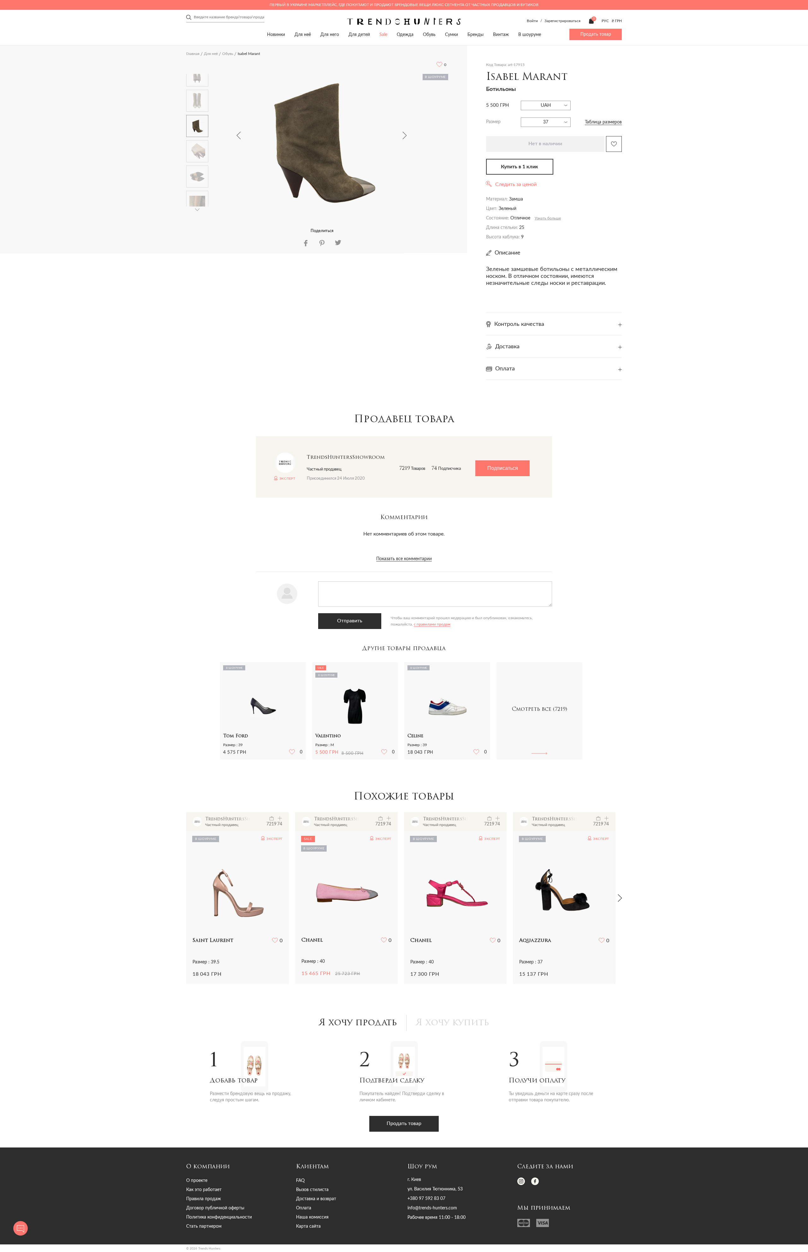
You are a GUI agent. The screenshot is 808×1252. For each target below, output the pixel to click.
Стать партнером (204, 1226)
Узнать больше (548, 218)
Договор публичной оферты (215, 1208)
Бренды (475, 35)
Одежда (405, 35)
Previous (238, 135)
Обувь (429, 35)
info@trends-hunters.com (432, 1208)
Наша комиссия (312, 1217)
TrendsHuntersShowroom (346, 457)
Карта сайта (308, 1226)
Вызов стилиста (312, 1190)
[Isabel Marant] (322, 140)
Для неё (302, 35)
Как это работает (204, 1190)
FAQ (300, 1180)
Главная (192, 54)
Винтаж (501, 35)
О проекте (196, 1180)
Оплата (303, 1208)
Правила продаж (203, 1199)
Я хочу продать (358, 1023)
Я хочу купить (452, 1023)
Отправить (349, 620)
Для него (329, 35)
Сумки (451, 35)
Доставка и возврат (316, 1199)
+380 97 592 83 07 (426, 1198)
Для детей (359, 35)
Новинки (276, 35)
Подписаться (502, 468)
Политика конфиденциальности (219, 1217)
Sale (383, 35)
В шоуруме (529, 35)
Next (404, 135)
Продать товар (595, 34)
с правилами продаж (432, 624)
